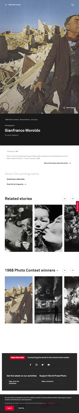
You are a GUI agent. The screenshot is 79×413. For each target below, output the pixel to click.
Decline (21, 408)
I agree (9, 408)
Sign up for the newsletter (14, 382)
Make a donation (47, 381)
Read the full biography (15, 184)
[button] (65, 198)
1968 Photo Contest (14, 4)
